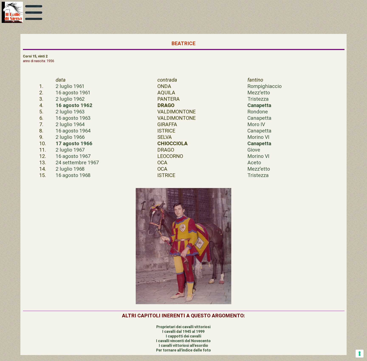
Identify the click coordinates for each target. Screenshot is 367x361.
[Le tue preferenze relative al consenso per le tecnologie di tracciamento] (360, 354)
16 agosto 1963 (73, 118)
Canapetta (259, 105)
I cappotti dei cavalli (183, 336)
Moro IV (256, 124)
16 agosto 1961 (73, 93)
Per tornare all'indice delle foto (183, 350)
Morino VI (258, 137)
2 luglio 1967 (70, 150)
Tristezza (258, 99)
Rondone (257, 112)
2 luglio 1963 (70, 112)
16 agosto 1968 (73, 175)
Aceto (254, 163)
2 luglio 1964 (70, 124)
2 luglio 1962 (70, 99)
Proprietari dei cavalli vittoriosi (183, 327)
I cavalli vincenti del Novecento (183, 341)
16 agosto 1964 (73, 131)
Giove (253, 150)
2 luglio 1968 (70, 169)
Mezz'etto (258, 93)
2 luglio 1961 (70, 86)
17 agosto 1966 (74, 143)
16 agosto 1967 (73, 156)
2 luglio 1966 (70, 137)
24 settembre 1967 (77, 163)
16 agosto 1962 (74, 105)
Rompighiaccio (264, 86)
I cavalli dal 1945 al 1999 (183, 331)
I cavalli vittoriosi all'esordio (183, 345)
